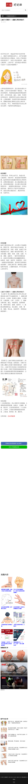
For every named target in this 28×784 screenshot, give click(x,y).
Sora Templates (17, 777)
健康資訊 (4, 22)
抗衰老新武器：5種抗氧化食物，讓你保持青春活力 (13, 686)
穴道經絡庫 (6, 777)
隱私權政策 (24, 777)
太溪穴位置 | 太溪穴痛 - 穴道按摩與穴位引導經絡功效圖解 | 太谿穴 (17, 748)
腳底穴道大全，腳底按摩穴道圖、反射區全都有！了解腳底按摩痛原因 (17, 722)
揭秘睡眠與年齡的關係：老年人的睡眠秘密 (11, 672)
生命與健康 (11, 416)
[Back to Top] (14, 782)
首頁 (3, 16)
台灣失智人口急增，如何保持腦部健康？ (11, 659)
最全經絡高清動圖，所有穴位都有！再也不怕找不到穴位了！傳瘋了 (17, 728)
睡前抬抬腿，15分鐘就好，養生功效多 (16, 741)
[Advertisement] (14, 40)
